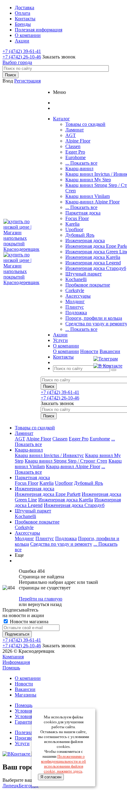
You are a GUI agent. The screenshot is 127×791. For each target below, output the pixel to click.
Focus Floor (77, 218)
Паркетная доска (82, 212)
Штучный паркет (83, 273)
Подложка (76, 312)
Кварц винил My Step (88, 179)
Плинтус (74, 307)
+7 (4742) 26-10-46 (21, 56)
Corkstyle (74, 290)
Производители (31, 738)
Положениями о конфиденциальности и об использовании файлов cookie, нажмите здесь (63, 763)
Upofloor (74, 229)
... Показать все (81, 163)
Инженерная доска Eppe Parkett (47, 494)
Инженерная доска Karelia (92, 257)
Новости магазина (28, 621)
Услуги (22, 743)
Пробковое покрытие (87, 284)
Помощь (11, 667)
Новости (89, 351)
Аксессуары (78, 296)
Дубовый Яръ (79, 235)
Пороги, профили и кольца (93, 318)
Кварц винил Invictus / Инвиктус (49, 455)
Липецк (10, 785)
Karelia (72, 224)
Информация (16, 662)
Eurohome (75, 157)
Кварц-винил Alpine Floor (92, 201)
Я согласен (50, 777)
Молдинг (75, 301)
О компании (66, 351)
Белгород (28, 785)
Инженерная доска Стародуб (95, 268)
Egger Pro (75, 152)
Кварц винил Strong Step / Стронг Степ (66, 461)
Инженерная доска (85, 240)
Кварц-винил (79, 168)
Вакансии (110, 351)
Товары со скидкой (85, 124)
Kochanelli (76, 279)
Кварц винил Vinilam (87, 196)
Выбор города (17, 62)
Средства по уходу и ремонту (61, 544)
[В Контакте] (107, 366)
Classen (72, 146)
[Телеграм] (107, 359)
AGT (70, 135)
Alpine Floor (77, 140)
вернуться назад (45, 604)
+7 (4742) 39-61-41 (21, 51)
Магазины (25, 694)
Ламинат (74, 129)
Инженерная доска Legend (93, 262)
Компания (13, 656)
